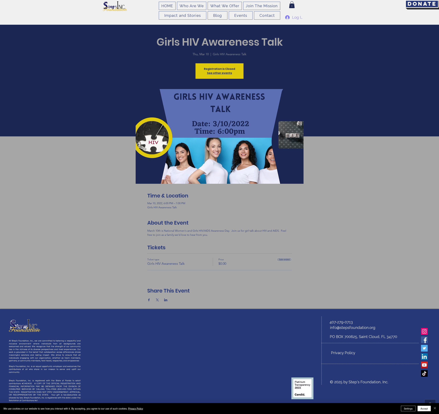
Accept (424, 408)
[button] (292, 4)
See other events (219, 73)
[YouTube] (424, 365)
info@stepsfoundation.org (352, 327)
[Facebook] (424, 339)
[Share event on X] (157, 300)
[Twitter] (424, 348)
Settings (408, 408)
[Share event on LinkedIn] (165, 300)
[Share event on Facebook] (149, 300)
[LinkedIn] (424, 356)
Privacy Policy (135, 408)
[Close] (435, 408)
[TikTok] (424, 373)
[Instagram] (424, 331)
